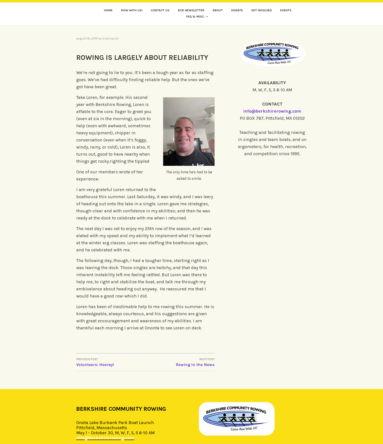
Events (285, 10)
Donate (237, 10)
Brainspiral (110, 38)
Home (108, 10)
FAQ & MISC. (195, 16)
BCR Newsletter (191, 10)
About (218, 10)
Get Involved (261, 10)
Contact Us (160, 10)
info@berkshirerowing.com (272, 111)
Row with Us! (132, 10)
